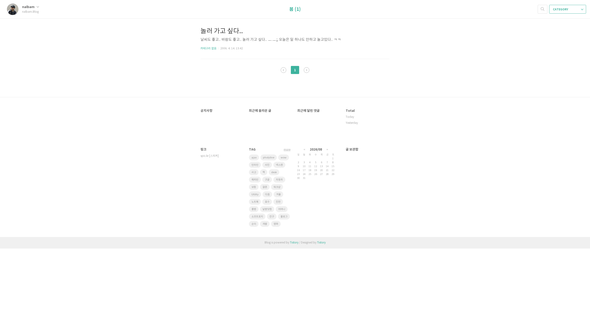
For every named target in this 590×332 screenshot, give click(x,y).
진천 (278, 201)
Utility (255, 194)
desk (274, 172)
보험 (253, 187)
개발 (265, 223)
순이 (253, 223)
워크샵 (277, 187)
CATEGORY (561, 9)
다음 (267, 194)
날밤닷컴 (267, 209)
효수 (267, 201)
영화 (276, 223)
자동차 (279, 179)
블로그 (283, 216)
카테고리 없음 (208, 48)
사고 (253, 172)
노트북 (254, 201)
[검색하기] (542, 9)
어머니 (281, 209)
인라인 (254, 164)
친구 (271, 216)
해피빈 (254, 179)
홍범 (253, 209)
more (287, 149)
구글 (267, 179)
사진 (267, 164)
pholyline (268, 157)
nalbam (28, 7)
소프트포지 (257, 216)
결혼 (265, 187)
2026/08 (316, 149)
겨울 (278, 194)
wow (283, 157)
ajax (254, 157)
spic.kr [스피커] (210, 155)
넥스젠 (279, 164)
